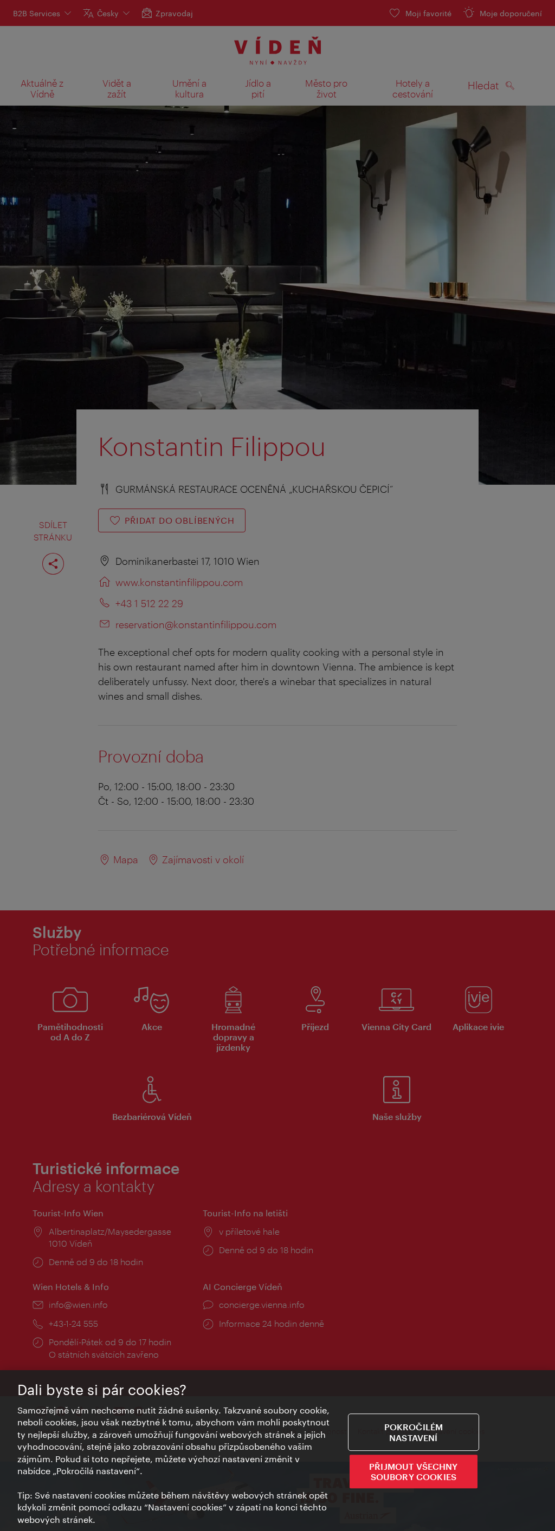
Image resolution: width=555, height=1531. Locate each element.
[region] (277, 1450)
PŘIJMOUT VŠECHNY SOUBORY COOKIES (413, 1471)
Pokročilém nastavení (413, 1432)
